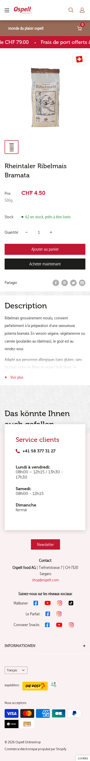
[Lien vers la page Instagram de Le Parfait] (59, 613)
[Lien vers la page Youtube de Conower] (59, 625)
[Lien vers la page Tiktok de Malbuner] (71, 603)
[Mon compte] (82, 10)
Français (12, 670)
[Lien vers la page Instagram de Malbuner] (59, 603)
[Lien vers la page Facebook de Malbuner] (35, 603)
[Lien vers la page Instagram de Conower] (71, 624)
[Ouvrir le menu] (7, 10)
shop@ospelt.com (45, 579)
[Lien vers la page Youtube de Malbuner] (48, 603)
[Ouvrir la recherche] (71, 10)
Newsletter (45, 544)
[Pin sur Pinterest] (64, 283)
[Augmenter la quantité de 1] (51, 232)
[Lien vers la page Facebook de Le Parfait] (47, 613)
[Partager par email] (82, 283)
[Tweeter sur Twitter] (73, 283)
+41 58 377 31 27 (39, 451)
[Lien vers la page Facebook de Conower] (47, 625)
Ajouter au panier (45, 249)
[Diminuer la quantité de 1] (26, 232)
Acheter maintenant (45, 264)
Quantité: (12, 232)
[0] (80, 28)
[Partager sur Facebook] (56, 283)
